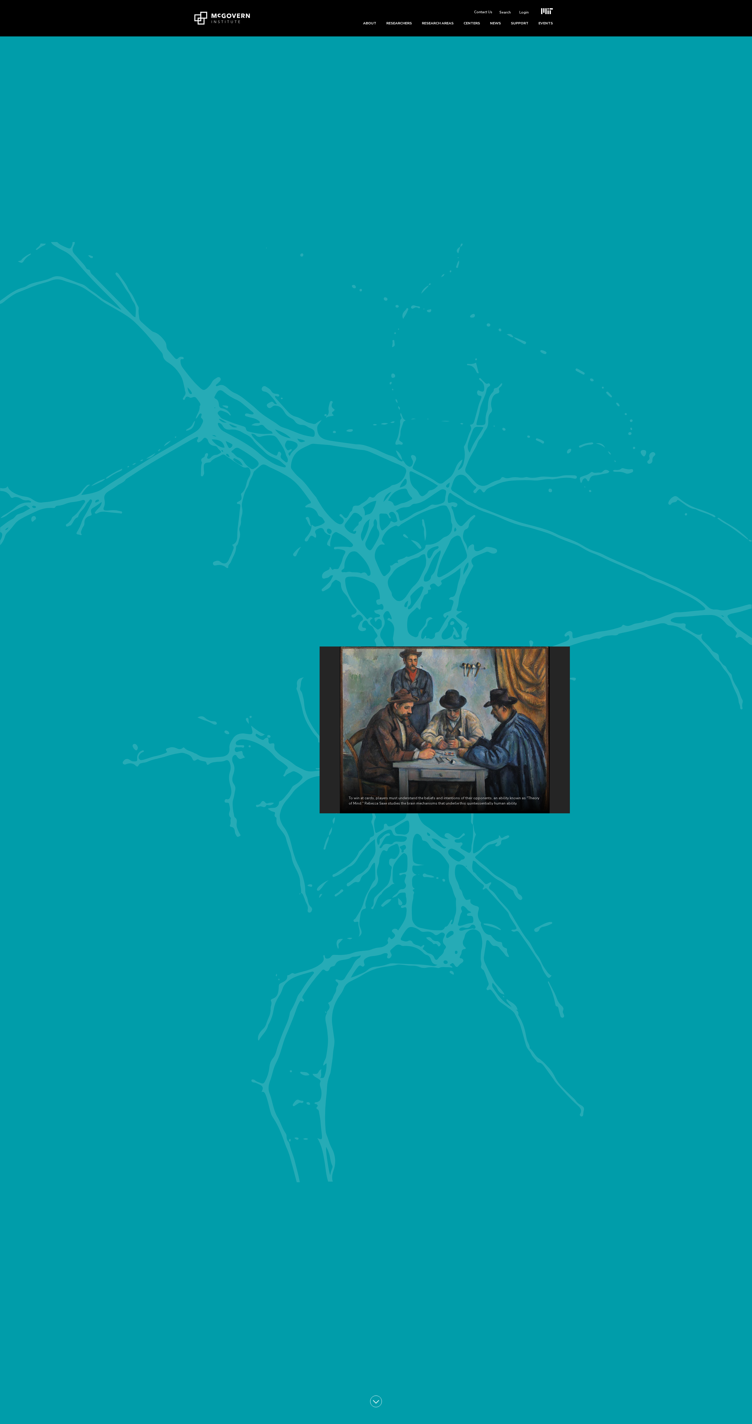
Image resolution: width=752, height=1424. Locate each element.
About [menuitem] (369, 23)
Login (524, 12)
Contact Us (483, 12)
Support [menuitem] (519, 23)
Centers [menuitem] (472, 23)
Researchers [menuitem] (399, 23)
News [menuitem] (495, 23)
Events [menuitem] (545, 23)
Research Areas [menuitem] (438, 23)
